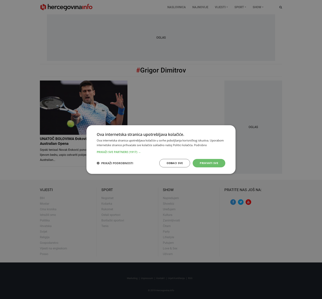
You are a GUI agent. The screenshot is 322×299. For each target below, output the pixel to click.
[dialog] (161, 149)
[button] (161, 152)
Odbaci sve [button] (175, 163)
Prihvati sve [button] (209, 163)
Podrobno (200, 145)
